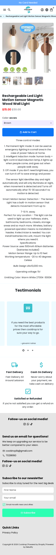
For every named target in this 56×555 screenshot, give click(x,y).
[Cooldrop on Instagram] (24, 424)
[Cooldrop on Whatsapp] (28, 424)
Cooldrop (22, 544)
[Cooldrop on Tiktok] (31, 424)
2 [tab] (28, 350)
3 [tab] (32, 350)
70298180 (9, 455)
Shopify (41, 544)
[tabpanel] (28, 323)
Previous (5, 323)
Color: (9, 118)
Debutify (29, 547)
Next (51, 48)
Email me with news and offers (19, 504)
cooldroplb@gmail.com (17, 450)
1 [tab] (23, 350)
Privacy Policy (10, 532)
